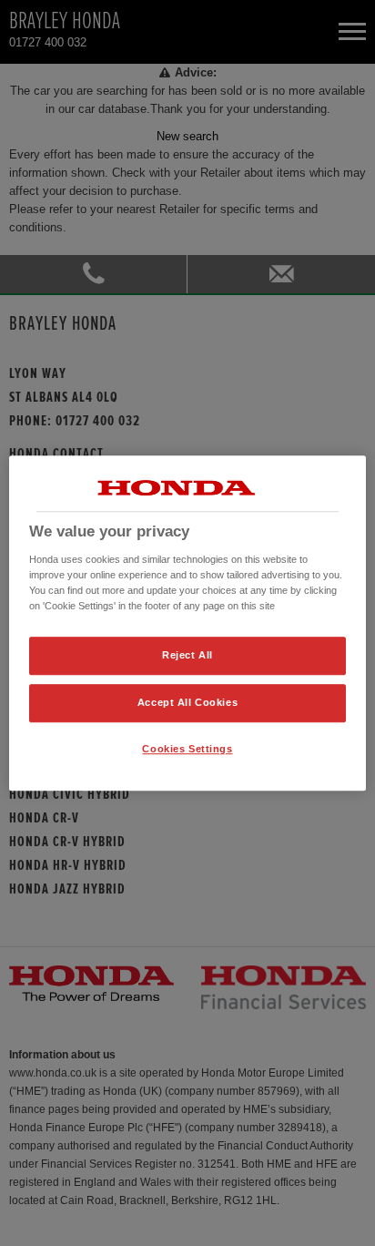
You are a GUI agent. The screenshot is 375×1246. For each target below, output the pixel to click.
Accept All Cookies (187, 702)
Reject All (187, 654)
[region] (187, 623)
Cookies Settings (187, 748)
